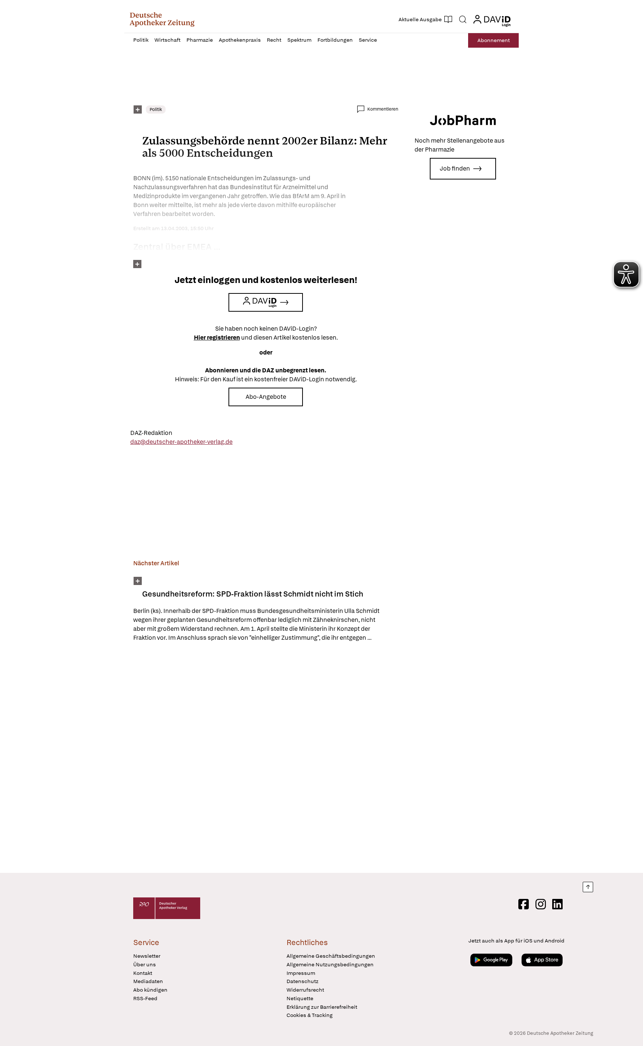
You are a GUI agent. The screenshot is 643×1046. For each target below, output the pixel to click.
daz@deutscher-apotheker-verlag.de (181, 442)
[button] (162, 19)
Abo (493, 40)
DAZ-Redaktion (151, 433)
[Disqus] (265, 758)
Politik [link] (156, 109)
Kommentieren (382, 109)
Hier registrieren (217, 337)
